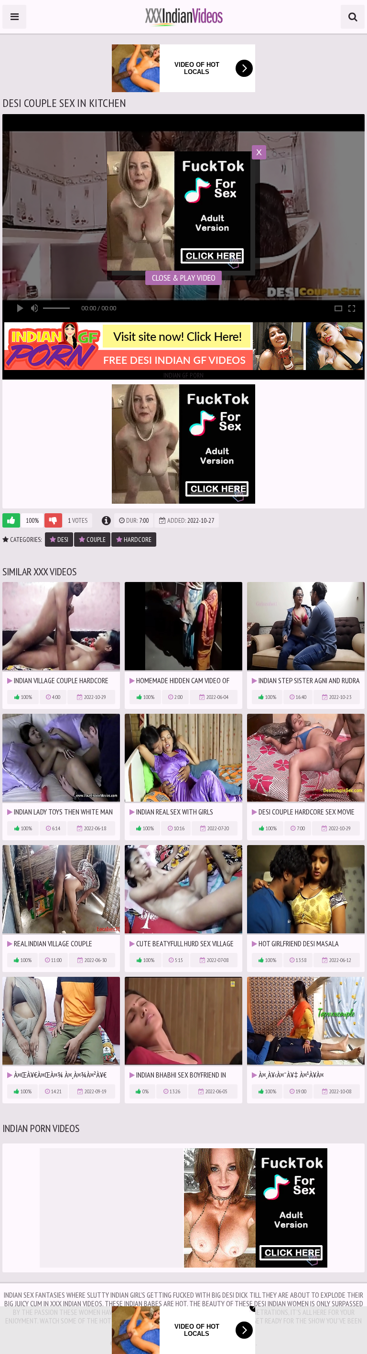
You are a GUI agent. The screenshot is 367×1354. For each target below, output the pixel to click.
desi (62, 539)
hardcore (136, 539)
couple (95, 539)
